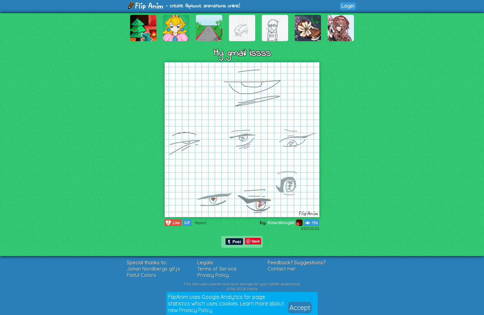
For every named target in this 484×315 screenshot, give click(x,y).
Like (173, 222)
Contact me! (281, 269)
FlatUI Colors (141, 275)
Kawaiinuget (282, 222)
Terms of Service (217, 269)
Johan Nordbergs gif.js (153, 269)
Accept (299, 307)
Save (256, 241)
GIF (187, 222)
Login (347, 6)
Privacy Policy (195, 310)
